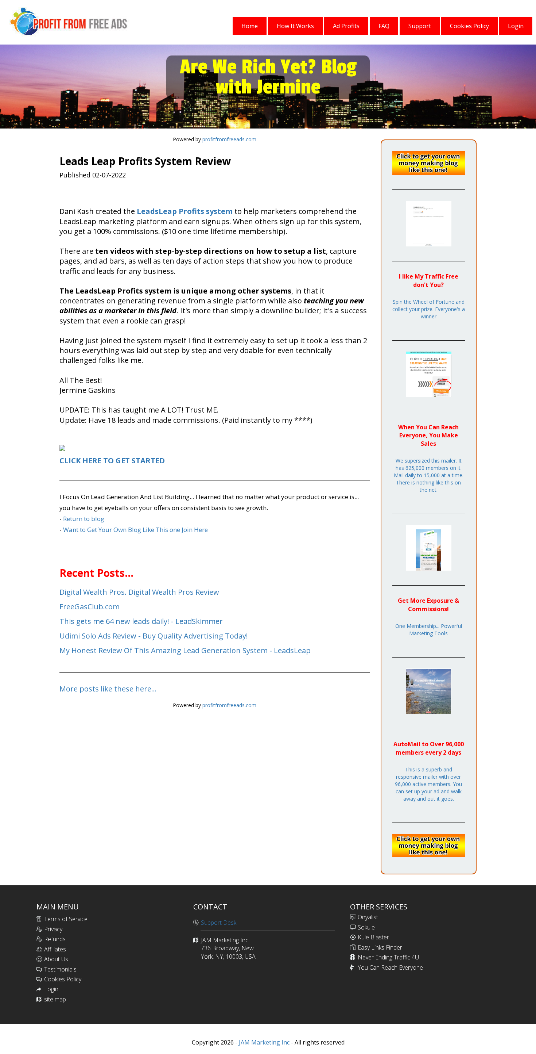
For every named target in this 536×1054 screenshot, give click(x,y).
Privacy (53, 929)
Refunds (55, 939)
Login (51, 989)
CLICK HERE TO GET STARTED (112, 460)
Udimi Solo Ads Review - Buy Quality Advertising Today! (153, 636)
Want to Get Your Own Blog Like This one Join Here (135, 529)
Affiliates (55, 949)
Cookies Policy (62, 979)
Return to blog (83, 518)
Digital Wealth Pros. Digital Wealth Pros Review (139, 592)
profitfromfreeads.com (229, 139)
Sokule (366, 927)
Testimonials (60, 969)
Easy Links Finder (380, 947)
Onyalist (368, 917)
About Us (56, 959)
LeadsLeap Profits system (185, 211)
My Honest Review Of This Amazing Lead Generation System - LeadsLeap (185, 650)
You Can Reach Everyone (390, 967)
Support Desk (218, 923)
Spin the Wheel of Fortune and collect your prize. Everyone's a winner (428, 309)
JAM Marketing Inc (263, 1042)
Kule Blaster (373, 937)
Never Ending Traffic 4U (388, 957)
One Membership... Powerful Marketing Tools (428, 629)
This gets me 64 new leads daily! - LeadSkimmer (141, 621)
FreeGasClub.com (89, 607)
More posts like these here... (108, 689)
